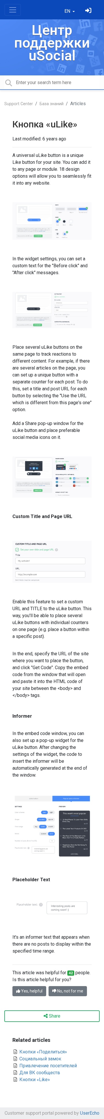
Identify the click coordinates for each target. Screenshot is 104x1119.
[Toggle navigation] (13, 10)
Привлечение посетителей (47, 1065)
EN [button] (67, 11)
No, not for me (69, 991)
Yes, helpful (31, 991)
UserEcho (89, 1113)
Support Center (18, 103)
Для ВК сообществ (39, 1072)
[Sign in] (89, 11)
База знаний (52, 103)
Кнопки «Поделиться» (42, 1052)
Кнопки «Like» (34, 1079)
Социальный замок (39, 1059)
